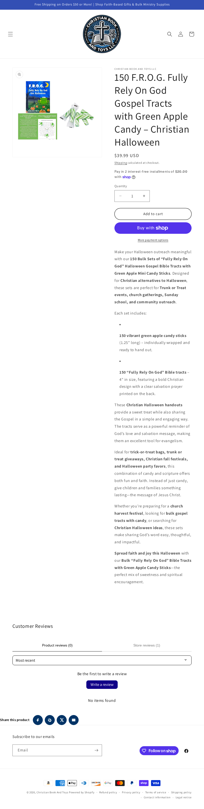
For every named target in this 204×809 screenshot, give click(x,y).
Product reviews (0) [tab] (57, 645)
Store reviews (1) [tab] (146, 645)
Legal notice (184, 797)
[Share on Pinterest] (50, 720)
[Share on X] (62, 720)
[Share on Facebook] (38, 720)
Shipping (120, 162)
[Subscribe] (96, 750)
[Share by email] (74, 720)
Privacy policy (131, 792)
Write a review (102, 684)
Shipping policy (181, 792)
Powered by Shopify (82, 792)
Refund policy (108, 792)
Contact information (157, 797)
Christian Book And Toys (53, 792)
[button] (10, 34)
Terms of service (155, 792)
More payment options (153, 240)
